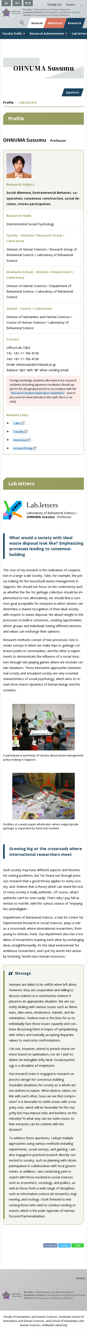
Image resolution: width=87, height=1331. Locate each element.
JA (6, 3)
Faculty (18, 431)
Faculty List (54, 4)
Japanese (72, 92)
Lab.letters (28, 102)
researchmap (22, 448)
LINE (77, 1245)
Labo (17, 423)
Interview (20, 440)
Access (70, 4)
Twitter (64, 1245)
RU (17, 3)
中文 (28, 3)
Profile (8, 102)
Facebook (50, 1245)
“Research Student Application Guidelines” (37, 393)
